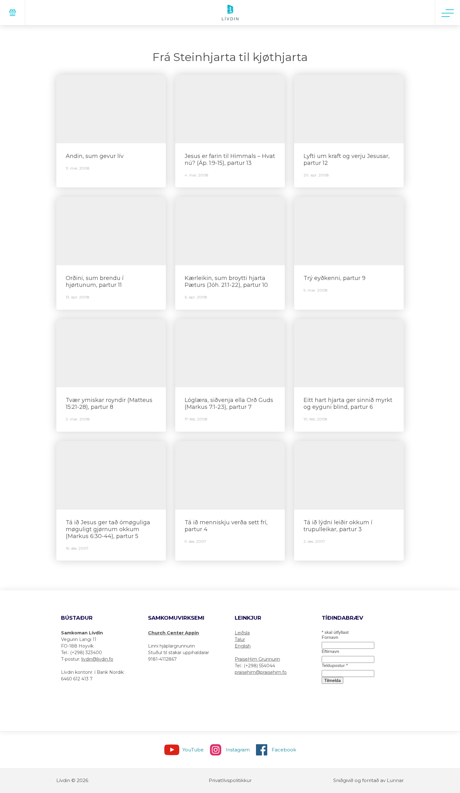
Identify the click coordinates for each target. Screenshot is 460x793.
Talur (240, 639)
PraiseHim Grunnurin (257, 659)
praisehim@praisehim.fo (261, 672)
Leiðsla (242, 633)
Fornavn (330, 637)
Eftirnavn (330, 651)
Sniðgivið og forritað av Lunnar (368, 780)
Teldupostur (335, 665)
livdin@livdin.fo (97, 659)
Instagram (238, 750)
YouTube (193, 750)
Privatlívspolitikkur (230, 780)
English (243, 646)
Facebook (284, 750)
